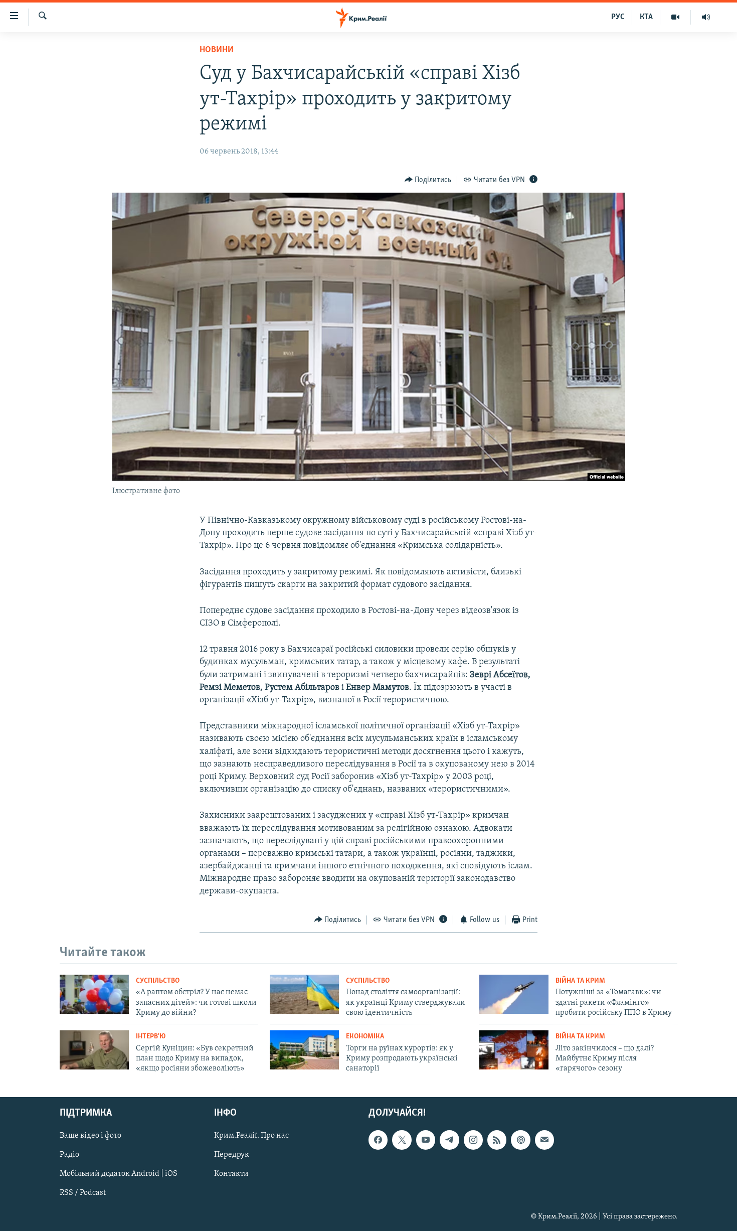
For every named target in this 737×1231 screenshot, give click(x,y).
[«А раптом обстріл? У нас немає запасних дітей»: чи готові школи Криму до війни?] (94, 994)
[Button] (428, 180)
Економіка (365, 1036)
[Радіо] (706, 17)
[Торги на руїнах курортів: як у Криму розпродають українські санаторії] (304, 1049)
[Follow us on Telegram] (449, 1139)
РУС (618, 17)
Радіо (69, 1155)
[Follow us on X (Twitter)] (401, 1139)
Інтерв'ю (150, 1036)
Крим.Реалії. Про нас (251, 1136)
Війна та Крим (580, 981)
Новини (217, 50)
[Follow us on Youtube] (425, 1139)
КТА (646, 17)
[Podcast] (520, 1139)
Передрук (231, 1155)
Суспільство (157, 981)
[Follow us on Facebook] (378, 1139)
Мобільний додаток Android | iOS (118, 1174)
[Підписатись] (544, 1139)
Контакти (231, 1174)
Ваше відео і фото (90, 1136)
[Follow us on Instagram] (473, 1139)
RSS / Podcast (83, 1193)
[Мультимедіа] (675, 17)
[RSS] (496, 1139)
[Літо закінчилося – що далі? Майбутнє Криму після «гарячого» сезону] (513, 1049)
